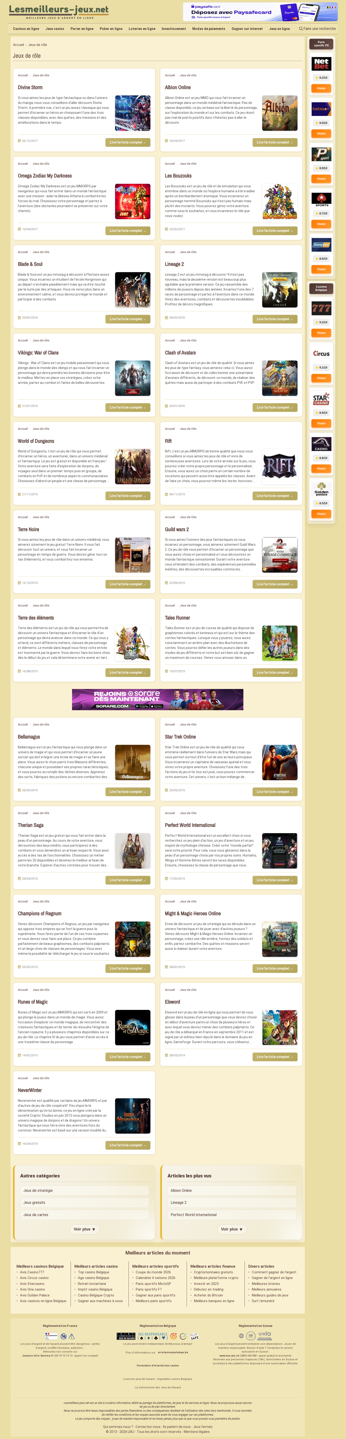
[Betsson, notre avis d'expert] (321, 109)
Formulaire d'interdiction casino (158, 1365)
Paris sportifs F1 (149, 1289)
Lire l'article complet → (128, 142)
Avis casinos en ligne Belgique (43, 1301)
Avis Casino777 (32, 1272)
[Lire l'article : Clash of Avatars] (280, 378)
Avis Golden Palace (35, 1295)
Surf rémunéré (263, 1301)
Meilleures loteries (266, 1284)
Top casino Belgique (93, 1272)
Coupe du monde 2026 (153, 1272)
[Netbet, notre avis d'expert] (321, 63)
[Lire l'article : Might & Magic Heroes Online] (280, 939)
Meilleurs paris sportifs (154, 1301)
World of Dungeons (36, 441)
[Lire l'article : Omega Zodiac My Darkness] (132, 201)
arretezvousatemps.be (173, 1352)
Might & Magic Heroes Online (193, 913)
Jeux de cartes (35, 1215)
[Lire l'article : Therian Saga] (132, 851)
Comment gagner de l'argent (274, 1272)
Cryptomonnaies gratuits (213, 1272)
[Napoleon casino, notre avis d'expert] (321, 444)
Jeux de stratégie (38, 1190)
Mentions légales (197, 1432)
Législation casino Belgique (174, 1379)
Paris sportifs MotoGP (153, 1284)
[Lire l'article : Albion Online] (280, 113)
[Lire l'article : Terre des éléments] (132, 643)
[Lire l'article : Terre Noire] (132, 555)
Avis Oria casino (32, 1289)
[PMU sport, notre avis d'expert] (321, 154)
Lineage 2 (174, 264)
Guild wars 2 (177, 529)
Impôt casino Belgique (95, 1289)
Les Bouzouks (178, 175)
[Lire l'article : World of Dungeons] (132, 466)
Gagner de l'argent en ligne (272, 1278)
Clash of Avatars (180, 352)
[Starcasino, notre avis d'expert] (321, 398)
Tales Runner (177, 617)
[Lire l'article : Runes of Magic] (132, 1027)
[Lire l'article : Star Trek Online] (280, 762)
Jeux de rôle (40, 75)
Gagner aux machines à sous (100, 1301)
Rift (168, 441)
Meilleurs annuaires (267, 1289)
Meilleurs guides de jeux (270, 1295)
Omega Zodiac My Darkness (45, 175)
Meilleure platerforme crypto (216, 1278)
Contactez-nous (148, 1427)
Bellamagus (29, 736)
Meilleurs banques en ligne (214, 1301)
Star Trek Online (180, 736)
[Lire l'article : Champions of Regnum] (132, 939)
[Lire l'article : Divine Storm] (132, 113)
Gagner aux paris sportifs (155, 1295)
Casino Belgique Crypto (96, 1295)
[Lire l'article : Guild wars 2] (280, 555)
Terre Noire (28, 529)
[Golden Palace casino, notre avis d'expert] (321, 489)
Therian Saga (31, 825)
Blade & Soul (30, 264)
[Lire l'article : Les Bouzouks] (280, 201)
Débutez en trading (208, 1289)
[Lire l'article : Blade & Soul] (132, 289)
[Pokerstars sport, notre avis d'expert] (321, 199)
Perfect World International (190, 825)
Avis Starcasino (32, 1284)
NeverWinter (30, 1090)
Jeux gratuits (34, 1202)
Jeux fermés (203, 1427)
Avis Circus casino (34, 1278)
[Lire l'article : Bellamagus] (132, 762)
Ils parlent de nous (177, 1427)
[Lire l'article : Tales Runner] (280, 643)
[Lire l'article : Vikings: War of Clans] (132, 378)
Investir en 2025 (206, 1284)
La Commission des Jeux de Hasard (158, 1387)
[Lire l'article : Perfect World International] (280, 851)
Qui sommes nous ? (118, 1427)
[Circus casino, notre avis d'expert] (321, 353)
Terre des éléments (36, 617)
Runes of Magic (33, 1001)
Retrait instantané (92, 1284)
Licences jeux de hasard (139, 1379)
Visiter (321, 88)
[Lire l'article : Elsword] (280, 1027)
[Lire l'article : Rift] (280, 466)
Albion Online (178, 87)
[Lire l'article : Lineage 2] (280, 289)
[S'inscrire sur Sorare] (157, 699)
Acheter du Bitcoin (208, 1295)
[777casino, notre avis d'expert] (321, 308)
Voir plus (85, 1229)
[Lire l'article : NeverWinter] (132, 1116)
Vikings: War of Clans (38, 352)
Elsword (172, 1001)
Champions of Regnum (39, 913)
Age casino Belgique (93, 1278)
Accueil (23, 75)
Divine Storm (30, 87)
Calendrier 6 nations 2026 (155, 1278)
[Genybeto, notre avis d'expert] (321, 244)
